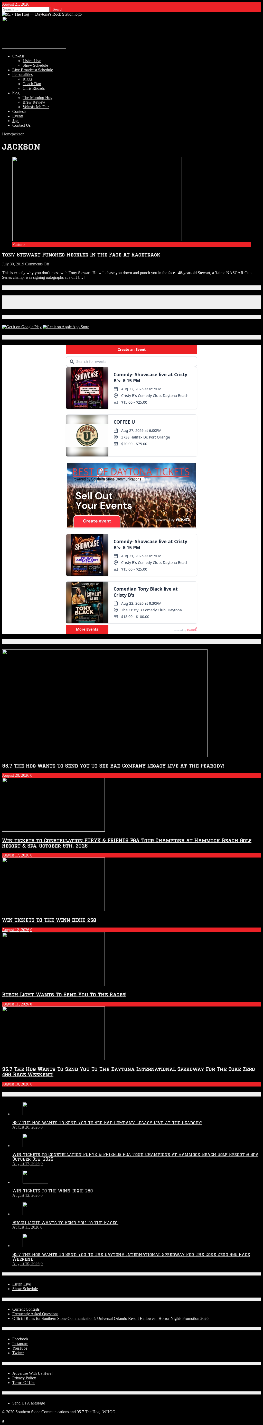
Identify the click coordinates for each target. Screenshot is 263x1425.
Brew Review (34, 102)
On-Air (18, 56)
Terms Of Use (23, 1382)
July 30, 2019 (13, 264)
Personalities (22, 74)
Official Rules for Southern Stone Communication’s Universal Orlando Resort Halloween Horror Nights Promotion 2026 (110, 1318)
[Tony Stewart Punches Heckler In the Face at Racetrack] (97, 240)
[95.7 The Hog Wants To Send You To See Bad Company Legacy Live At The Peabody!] (35, 1114)
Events (17, 116)
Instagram (20, 1343)
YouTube (19, 1348)
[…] (81, 277)
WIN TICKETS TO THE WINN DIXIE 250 (49, 920)
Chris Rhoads (34, 88)
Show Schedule (35, 65)
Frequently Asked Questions (35, 1314)
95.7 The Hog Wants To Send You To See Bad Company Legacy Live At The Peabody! (113, 765)
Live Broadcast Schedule (32, 70)
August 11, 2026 (15, 1004)
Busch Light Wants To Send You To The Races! (64, 994)
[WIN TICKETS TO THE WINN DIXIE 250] (35, 1182)
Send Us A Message (28, 1403)
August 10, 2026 (15, 1084)
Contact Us (21, 125)
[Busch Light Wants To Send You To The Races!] (35, 1214)
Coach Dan (32, 84)
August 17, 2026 (15, 855)
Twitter (18, 1353)
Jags (15, 120)
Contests (19, 111)
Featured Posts (20, 641)
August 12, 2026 (15, 930)
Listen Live (32, 60)
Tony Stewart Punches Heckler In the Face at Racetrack (81, 254)
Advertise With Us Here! (32, 1373)
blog (16, 93)
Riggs (27, 79)
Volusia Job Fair (36, 107)
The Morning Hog (37, 97)
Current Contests (26, 1309)
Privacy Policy (24, 1378)
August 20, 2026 (15, 775)
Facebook (20, 1339)
